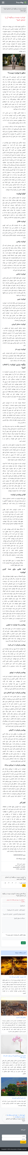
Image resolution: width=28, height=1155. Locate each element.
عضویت (23, 1142)
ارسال (23, 943)
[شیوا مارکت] (21, 2)
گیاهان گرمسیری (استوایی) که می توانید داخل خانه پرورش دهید (14, 1056)
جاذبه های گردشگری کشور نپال (19, 1098)
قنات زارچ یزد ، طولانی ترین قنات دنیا (17, 977)
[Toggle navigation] (3, 2)
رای (24, 885)
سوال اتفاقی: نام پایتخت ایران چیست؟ (16, 935)
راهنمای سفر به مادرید (21, 1017)
